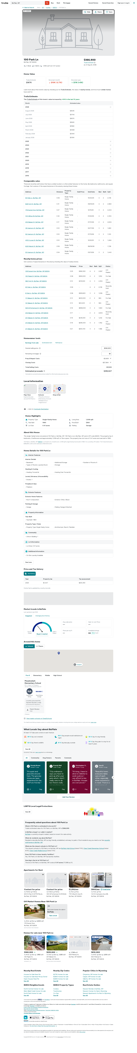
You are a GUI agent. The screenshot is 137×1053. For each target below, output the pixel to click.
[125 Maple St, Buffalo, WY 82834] (34, 942)
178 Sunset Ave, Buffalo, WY (34, 210)
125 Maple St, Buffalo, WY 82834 (36, 276)
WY (43, 7)
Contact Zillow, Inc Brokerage (32, 1013)
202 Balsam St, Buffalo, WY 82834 (36, 313)
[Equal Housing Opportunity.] (45, 1037)
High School (57, 675)
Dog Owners (47, 758)
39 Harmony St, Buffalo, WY (34, 228)
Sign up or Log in (123, 3)
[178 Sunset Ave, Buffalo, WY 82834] (34, 911)
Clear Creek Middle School (38, 851)
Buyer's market (42, 634)
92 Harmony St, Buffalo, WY (34, 234)
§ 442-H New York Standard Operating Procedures (36, 1007)
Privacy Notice (98, 1024)
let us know (82, 1032)
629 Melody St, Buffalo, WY (34, 246)
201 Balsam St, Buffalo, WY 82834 (36, 318)
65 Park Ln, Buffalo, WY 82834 (35, 287)
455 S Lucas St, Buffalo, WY (34, 240)
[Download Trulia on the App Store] (34, 1017)
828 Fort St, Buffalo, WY (33, 204)
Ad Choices (106, 1024)
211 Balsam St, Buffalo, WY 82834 (36, 329)
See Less (29, 562)
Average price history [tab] (43, 616)
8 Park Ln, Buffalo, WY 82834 (35, 293)
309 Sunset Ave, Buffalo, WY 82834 (37, 271)
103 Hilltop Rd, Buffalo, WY (34, 216)
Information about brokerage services (36, 1010)
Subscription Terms (86, 1024)
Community (35, 758)
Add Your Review (68, 797)
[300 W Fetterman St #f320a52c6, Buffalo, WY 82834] (57, 880)
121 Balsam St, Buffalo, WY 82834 (36, 303)
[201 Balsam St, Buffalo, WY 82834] (57, 942)
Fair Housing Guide (47, 1024)
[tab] (30, 574)
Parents (58, 758)
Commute (67, 758)
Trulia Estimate (32, 99)
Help (93, 1024)
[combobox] (29, 3)
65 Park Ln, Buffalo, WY (33, 198)
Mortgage (66, 3)
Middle (47, 675)
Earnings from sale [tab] (32, 343)
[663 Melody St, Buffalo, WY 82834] (101, 942)
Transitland (47, 999)
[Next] (111, 884)
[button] (47, 3)
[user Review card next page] (113, 777)
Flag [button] (40, 789)
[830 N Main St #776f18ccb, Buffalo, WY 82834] (34, 880)
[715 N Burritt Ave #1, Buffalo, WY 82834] (79, 880)
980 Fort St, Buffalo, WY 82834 (36, 281)
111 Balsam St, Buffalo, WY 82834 (36, 298)
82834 (55, 7)
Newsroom (60, 1024)
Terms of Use (77, 1024)
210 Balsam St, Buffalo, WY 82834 (36, 323)
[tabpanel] (68, 361)
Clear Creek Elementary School (94, 848)
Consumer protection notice (52, 1010)
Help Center (60, 1037)
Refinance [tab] (58, 343)
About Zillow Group (37, 1024)
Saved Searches (108, 3)
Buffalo (48, 7)
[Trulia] (25, 1017)
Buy (52, 3)
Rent (58, 3)
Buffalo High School (68, 848)
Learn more (93, 722)
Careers (55, 1024)
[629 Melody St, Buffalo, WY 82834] (79, 942)
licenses (73, 1004)
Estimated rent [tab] (47, 343)
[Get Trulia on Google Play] (48, 1017)
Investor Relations (68, 1024)
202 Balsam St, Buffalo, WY (34, 222)
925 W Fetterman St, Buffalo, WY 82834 (38, 308)
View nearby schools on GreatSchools (39, 718)
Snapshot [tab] (28, 616)
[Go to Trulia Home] (5, 3)
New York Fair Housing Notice (31, 1008)
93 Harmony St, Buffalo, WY (34, 252)
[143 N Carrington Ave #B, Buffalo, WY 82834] (101, 880)
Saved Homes (93, 3)
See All (28, 749)
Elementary (37, 675)
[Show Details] (110, 107)
